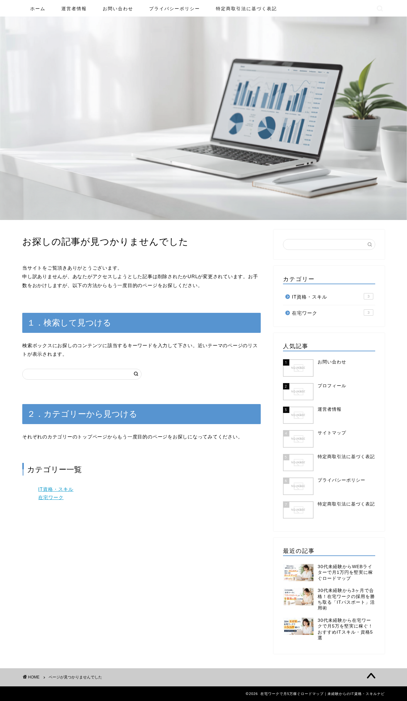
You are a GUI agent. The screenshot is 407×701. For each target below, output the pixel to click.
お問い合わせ (118, 8)
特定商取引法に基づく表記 (246, 8)
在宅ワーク (51, 497)
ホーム (37, 8)
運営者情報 (74, 8)
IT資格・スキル (55, 489)
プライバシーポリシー (174, 8)
